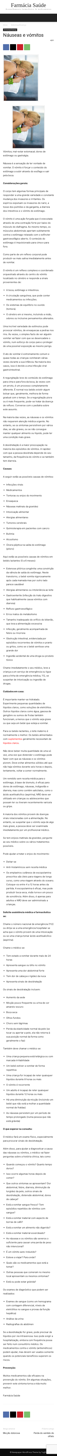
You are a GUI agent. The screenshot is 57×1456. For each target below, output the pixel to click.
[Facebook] (6, 47)
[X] (13, 47)
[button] (52, 18)
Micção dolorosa (11, 1433)
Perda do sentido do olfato (44, 1435)
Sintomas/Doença (18, 25)
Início (5, 25)
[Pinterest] (20, 47)
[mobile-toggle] (5, 18)
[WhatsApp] (27, 47)
